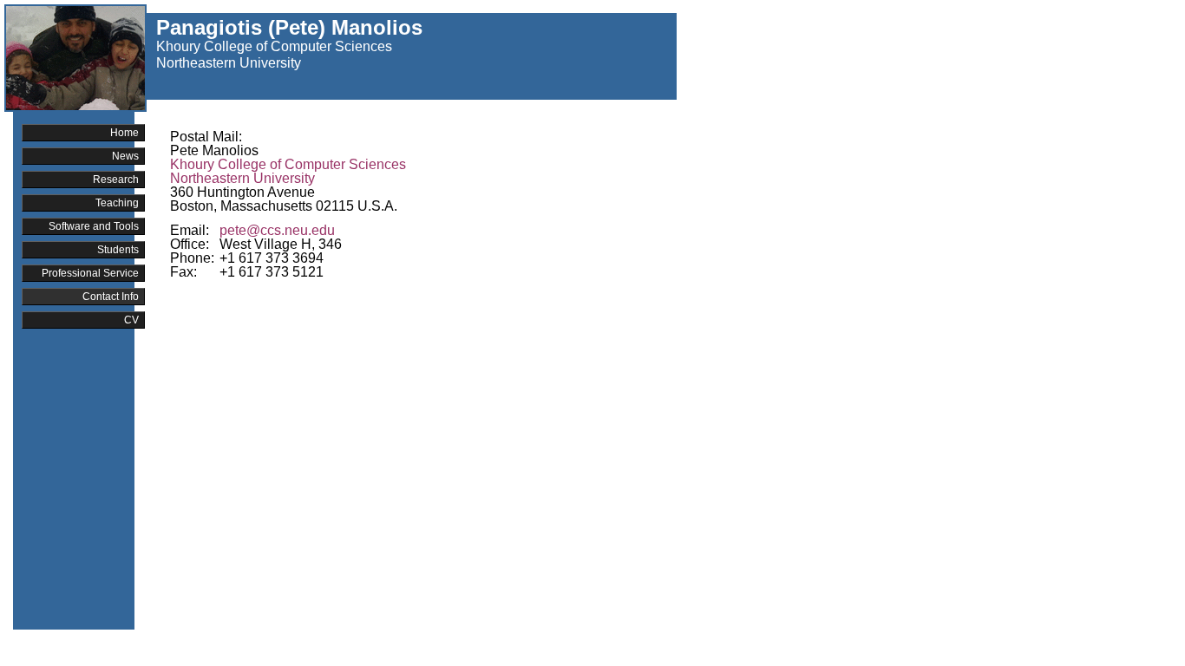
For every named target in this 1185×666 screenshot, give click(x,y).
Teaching (117, 203)
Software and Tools (94, 226)
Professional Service (90, 273)
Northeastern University (228, 63)
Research (116, 179)
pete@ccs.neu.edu (277, 230)
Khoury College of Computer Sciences (274, 46)
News (125, 156)
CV (131, 320)
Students (118, 250)
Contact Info (110, 297)
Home (124, 133)
